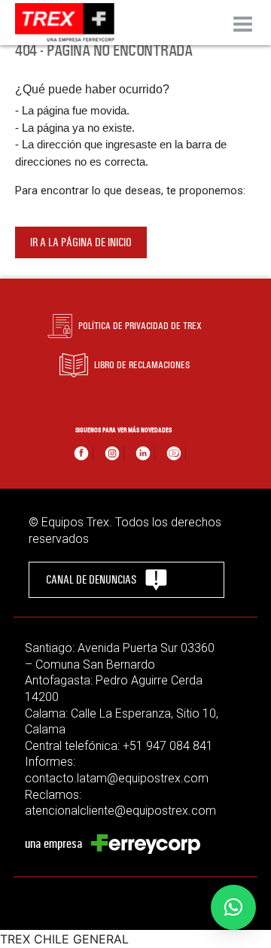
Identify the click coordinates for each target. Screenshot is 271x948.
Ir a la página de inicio (81, 242)
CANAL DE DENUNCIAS (91, 580)
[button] (233, 907)
